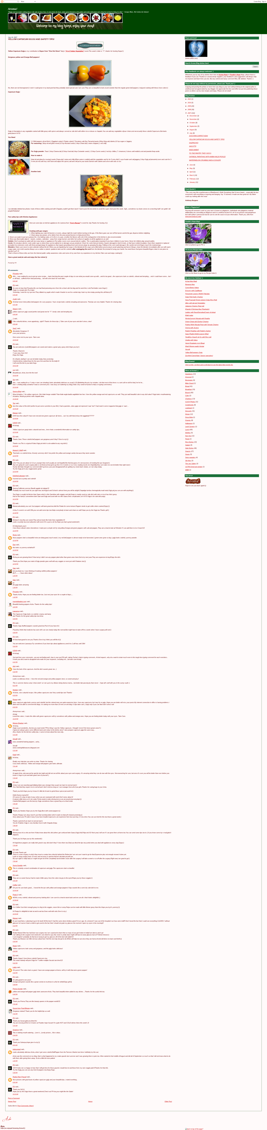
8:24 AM (15, 1045)
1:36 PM (15, 587)
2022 (189, 99)
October (192, 123)
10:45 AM (15, 408)
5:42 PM (15, 973)
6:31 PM (15, 662)
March (192, 175)
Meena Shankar (18, 723)
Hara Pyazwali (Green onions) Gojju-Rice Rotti (201, 300)
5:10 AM (15, 750)
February (193, 179)
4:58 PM (15, 632)
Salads (187, 445)
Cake (187, 395)
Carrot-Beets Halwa (192, 287)
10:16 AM (15, 387)
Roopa (15, 699)
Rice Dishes (189, 442)
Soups (187, 454)
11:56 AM (15, 446)
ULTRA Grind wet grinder (193, 467)
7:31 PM (15, 1014)
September (193, 126)
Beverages (189, 380)
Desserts (188, 411)
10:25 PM (15, 719)
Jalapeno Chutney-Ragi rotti (194, 306)
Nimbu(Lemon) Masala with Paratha (197, 318)
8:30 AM (15, 1082)
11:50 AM (15, 432)
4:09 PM (15, 619)
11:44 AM (15, 418)
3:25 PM (15, 607)
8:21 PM (15, 685)
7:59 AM (15, 861)
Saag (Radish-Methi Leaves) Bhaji (196, 334)
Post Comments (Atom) (25, 1106)
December (193, 116)
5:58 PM (15, 984)
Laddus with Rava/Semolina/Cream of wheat (200, 312)
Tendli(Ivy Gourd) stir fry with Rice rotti (198, 337)
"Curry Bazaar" (75, 223)
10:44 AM (15, 890)
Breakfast (188, 389)
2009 (189, 106)
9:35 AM (15, 295)
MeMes (187, 433)
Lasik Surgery (190, 426)
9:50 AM (15, 324)
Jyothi (15, 299)
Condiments (189, 405)
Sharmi (15, 309)
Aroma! (12, 8)
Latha (14, 967)
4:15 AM (15, 734)
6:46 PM (15, 994)
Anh (14, 666)
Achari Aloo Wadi (191, 281)
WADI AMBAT (194, 150)
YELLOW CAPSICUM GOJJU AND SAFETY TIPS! (31, 39)
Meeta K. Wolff (18, 450)
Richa (15, 535)
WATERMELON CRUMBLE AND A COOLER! (205, 160)
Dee (14, 545)
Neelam (15, 690)
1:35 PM (15, 575)
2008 (189, 109)
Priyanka (16, 273)
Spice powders (190, 457)
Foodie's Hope (235, 75)
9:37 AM (15, 304)
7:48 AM (15, 825)
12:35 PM (15, 550)
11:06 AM (15, 914)
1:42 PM (15, 597)
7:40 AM (15, 803)
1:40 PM (15, 1061)
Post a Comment (14, 1098)
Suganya (16, 1030)
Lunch (187, 429)
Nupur (15, 946)
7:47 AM (15, 1025)
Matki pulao (189, 315)
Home (90, 1101)
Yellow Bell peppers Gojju (193, 352)
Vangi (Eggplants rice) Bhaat (195, 343)
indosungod (17, 1049)
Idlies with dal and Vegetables (195, 303)
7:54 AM (15, 845)
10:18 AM (15, 399)
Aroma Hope (223, 75)
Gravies (188, 420)
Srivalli (15, 739)
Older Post (168, 1101)
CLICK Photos (190, 402)
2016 (189, 102)
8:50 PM (15, 707)
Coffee (15, 885)
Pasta (187, 439)
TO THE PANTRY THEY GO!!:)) (200, 153)
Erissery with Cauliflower (193, 290)
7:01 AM (15, 766)
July (191, 133)
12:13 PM (15, 499)
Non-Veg (188, 436)
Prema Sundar (18, 989)
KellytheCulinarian (19, 476)
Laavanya (16, 611)
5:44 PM (15, 1035)
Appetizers (189, 374)
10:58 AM (15, 900)
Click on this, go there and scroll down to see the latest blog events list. (209, 365)
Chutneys (188, 399)
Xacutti (187, 349)
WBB (187, 470)
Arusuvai (188, 377)
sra (14, 370)
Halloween (188, 423)
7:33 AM (15, 778)
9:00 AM (15, 281)
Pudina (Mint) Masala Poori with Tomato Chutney (202, 325)
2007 (189, 113)
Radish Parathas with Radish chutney (198, 331)
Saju (14, 568)
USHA (15, 423)
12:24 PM (15, 530)
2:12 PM (15, 925)
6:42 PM (15, 672)
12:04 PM (15, 481)
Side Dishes (189, 448)
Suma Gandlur (18, 865)
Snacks (187, 451)
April (191, 172)
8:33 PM (15, 695)
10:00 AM (15, 340)
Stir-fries (188, 460)
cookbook (188, 408)
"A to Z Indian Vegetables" (74, 51)
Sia (14, 380)
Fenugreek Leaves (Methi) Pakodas (197, 294)
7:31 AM (15, 1004)
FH (14, 285)
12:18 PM (15, 513)
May (191, 168)
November (193, 119)
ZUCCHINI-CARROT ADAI (198, 136)
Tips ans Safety (190, 463)
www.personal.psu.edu (193, 216)
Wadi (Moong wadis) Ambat (194, 346)
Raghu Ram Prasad (19, 1077)
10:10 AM (15, 1094)
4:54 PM (15, 951)
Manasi (15, 413)
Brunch (187, 392)
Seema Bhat (17, 391)
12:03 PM (15, 456)
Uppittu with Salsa (191, 340)
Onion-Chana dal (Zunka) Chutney (197, 321)
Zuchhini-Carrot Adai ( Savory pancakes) (199, 355)
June (191, 165)
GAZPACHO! (193, 143)
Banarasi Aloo (190, 284)
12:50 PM (15, 564)
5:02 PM (15, 646)
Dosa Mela (189, 417)
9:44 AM (15, 314)
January (192, 182)
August (192, 130)
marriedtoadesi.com (19, 601)
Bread (187, 386)
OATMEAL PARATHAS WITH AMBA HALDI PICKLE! (207, 157)
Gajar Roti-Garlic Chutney (194, 297)
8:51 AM (15, 871)
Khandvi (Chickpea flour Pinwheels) (197, 309)
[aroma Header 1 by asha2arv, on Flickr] (65, 29)
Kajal (14, 755)
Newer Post (12, 1101)
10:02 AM (15, 375)
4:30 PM (15, 941)
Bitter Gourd (189, 383)
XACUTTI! (192, 146)
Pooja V (15, 895)
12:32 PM (15, 540)
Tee (14, 403)
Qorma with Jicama (192, 328)
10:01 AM (15, 365)
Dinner (187, 414)
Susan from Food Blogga (21, 1008)
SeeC (15, 328)
